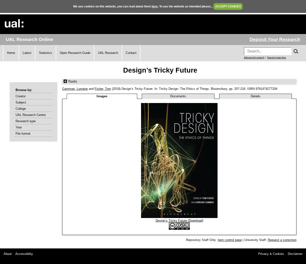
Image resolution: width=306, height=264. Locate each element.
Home (11, 53)
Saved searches (276, 57)
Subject (21, 102)
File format (23, 133)
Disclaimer (295, 254)
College (21, 108)
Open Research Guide (75, 53)
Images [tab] (102, 96)
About (8, 254)
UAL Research (108, 53)
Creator (21, 96)
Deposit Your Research (275, 39)
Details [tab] (255, 96)
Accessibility (24, 254)
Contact (131, 53)
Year (19, 127)
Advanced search (254, 57)
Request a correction (282, 240)
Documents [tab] (178, 96)
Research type (26, 121)
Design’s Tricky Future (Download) (179, 220)
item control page (230, 240)
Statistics (45, 53)
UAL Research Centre (31, 115)
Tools (72, 81)
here (155, 6)
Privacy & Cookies (271, 254)
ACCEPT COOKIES (228, 6)
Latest (27, 53)
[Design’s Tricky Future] (179, 217)
